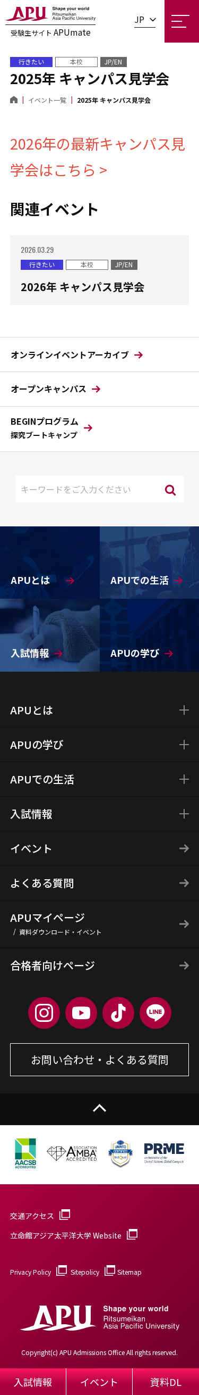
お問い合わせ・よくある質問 (100, 1059)
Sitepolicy (85, 1271)
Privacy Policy (30, 1271)
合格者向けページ (52, 965)
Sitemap (129, 1271)
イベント (31, 848)
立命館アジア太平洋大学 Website (66, 1235)
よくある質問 (42, 882)
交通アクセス (32, 1215)
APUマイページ (56, 923)
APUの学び (37, 744)
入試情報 (31, 813)
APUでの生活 (42, 779)
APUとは (31, 709)
